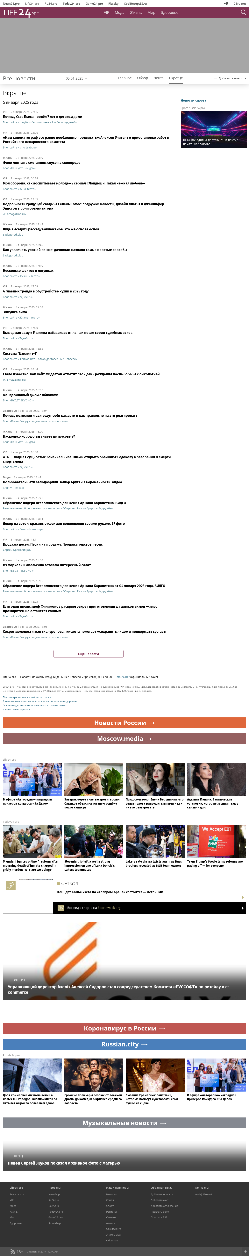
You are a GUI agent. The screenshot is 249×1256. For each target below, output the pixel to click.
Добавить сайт (159, 1200)
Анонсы (111, 1223)
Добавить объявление (164, 1206)
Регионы (111, 1211)
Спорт (110, 1206)
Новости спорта (193, 100)
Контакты (202, 1187)
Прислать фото (160, 1211)
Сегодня (111, 1217)
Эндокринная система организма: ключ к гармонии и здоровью (40, 701)
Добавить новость (162, 1194)
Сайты (110, 1200)
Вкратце (15, 93)
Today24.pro (71, 3)
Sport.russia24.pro (193, 108)
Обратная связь (161, 1187)
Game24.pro (94, 3)
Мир (151, 12)
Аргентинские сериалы (16, 709)
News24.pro (11, 3)
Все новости (17, 1194)
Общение (112, 1240)
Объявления (113, 1229)
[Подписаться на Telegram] (225, 3)
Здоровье (169, 12)
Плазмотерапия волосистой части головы (27, 697)
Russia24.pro (11, 1055)
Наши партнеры (117, 1187)
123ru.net (239, 3)
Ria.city (113, 3)
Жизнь (136, 12)
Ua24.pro (53, 1206)
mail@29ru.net (203, 1194)
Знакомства (113, 1234)
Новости (111, 1194)
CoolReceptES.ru (135, 3)
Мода (119, 12)
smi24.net (123, 677)
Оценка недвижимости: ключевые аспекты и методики (35, 705)
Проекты (54, 1187)
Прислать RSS (159, 1217)
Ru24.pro (51, 3)
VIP (106, 12)
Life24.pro (32, 3)
